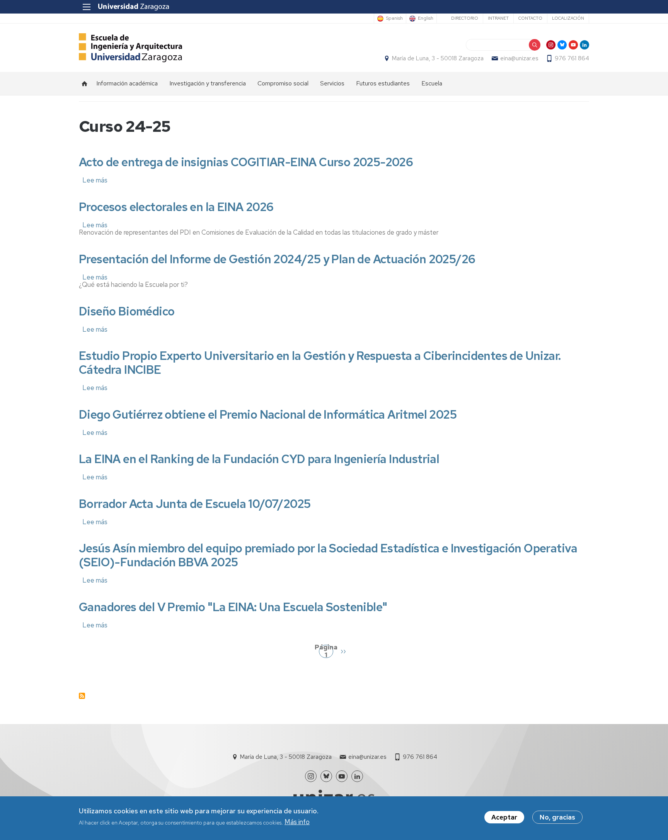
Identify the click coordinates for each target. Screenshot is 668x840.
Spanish (394, 18)
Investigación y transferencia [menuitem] (207, 83)
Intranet (498, 18)
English (425, 18)
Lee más (94, 180)
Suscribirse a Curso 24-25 (82, 696)
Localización (568, 18)
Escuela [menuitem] (431, 83)
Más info (297, 822)
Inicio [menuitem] (84, 83)
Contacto (530, 18)
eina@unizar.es (519, 58)
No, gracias (557, 817)
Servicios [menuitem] (332, 83)
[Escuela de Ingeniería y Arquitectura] (130, 47)
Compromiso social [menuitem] (282, 83)
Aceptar (504, 817)
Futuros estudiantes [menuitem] (383, 83)
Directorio (464, 18)
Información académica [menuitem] (127, 83)
